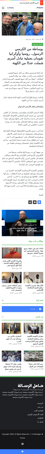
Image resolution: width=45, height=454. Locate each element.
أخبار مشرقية (30, 39)
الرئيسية (39, 39)
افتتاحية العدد (38, 411)
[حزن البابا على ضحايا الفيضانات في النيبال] (33, 356)
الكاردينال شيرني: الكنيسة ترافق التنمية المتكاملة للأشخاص (34, 287)
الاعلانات (40, 418)
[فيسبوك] (39, 202)
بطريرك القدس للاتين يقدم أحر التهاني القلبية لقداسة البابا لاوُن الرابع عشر (12, 263)
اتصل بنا (40, 422)
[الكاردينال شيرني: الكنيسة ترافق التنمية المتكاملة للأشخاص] (33, 277)
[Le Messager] (25, 8)
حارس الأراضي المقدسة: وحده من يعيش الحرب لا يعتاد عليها (19, 3)
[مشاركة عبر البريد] (34, 202)
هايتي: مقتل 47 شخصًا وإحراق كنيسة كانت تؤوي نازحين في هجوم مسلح (12, 366)
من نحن (40, 407)
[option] (22, 223)
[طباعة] (30, 202)
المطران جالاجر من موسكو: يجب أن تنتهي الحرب (13, 338)
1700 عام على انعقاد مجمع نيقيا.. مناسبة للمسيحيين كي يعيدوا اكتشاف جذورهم (33, 250)
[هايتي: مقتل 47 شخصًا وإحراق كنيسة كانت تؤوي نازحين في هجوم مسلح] (11, 356)
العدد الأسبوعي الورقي (35, 414)
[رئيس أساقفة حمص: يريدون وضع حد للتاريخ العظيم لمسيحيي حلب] (12, 277)
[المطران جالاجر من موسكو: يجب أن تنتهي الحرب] (11, 328)
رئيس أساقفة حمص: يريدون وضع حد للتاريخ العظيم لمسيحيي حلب (12, 287)
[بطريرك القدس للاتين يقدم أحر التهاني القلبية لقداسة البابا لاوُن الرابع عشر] (12, 253)
